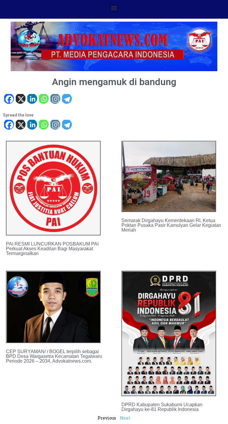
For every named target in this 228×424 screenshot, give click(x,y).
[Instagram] (55, 99)
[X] (20, 99)
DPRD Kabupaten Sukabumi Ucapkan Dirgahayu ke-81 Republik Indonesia (161, 407)
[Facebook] (9, 99)
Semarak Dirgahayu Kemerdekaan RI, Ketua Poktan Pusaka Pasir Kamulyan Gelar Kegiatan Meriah (171, 225)
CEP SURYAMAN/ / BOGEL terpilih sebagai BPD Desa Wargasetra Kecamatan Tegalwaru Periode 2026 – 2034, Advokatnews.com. (54, 356)
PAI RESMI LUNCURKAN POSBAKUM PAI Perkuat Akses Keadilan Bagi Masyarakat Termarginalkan (52, 248)
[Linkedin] (32, 99)
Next (125, 418)
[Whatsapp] (43, 99)
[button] (114, 8)
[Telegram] (66, 99)
